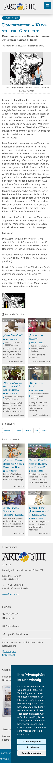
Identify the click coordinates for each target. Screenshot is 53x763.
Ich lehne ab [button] (33, 747)
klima (44, 430)
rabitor (28, 430)
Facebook (10, 654)
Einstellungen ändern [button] (31, 753)
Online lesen (12, 626)
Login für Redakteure (16, 634)
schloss (18, 430)
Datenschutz (9, 753)
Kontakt (9, 618)
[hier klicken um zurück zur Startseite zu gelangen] (20, 6)
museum (7, 430)
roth (36, 430)
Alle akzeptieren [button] (33, 741)
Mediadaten (12, 613)
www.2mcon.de (10, 594)
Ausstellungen (12, 17)
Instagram (10, 651)
